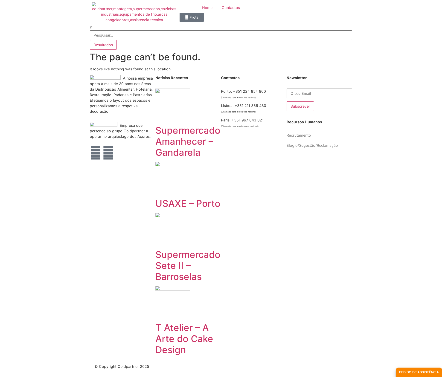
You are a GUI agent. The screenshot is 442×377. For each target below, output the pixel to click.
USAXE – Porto (187, 203)
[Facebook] (95, 152)
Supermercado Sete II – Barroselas (187, 265)
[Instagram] (108, 152)
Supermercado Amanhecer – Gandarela (187, 141)
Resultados (103, 45)
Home (207, 7)
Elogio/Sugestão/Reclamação (312, 145)
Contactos (231, 7)
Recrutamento (299, 135)
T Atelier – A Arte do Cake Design (184, 338)
